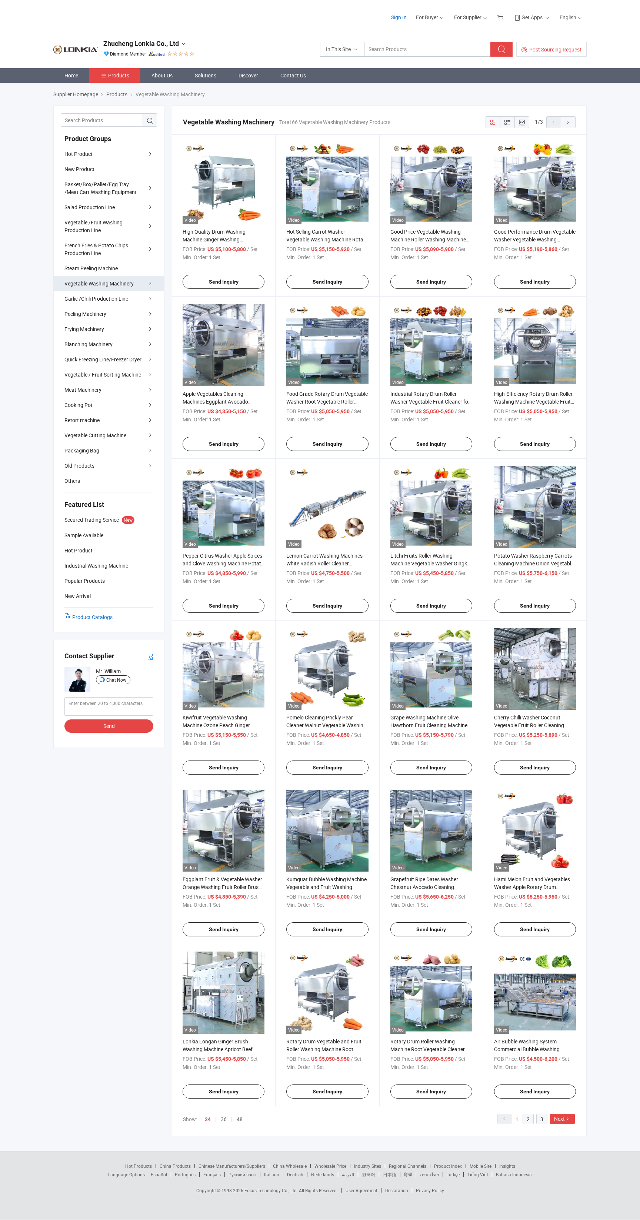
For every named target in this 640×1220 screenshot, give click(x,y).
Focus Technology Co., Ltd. (271, 1190)
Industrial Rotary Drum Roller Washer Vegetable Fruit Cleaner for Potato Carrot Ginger (430, 401)
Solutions (205, 75)
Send (109, 725)
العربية (348, 1174)
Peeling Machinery (85, 313)
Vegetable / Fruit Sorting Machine (102, 374)
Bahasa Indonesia (514, 1174)
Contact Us (293, 75)
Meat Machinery (82, 389)
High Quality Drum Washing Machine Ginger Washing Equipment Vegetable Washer (216, 239)
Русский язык (242, 1174)
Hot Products (138, 1166)
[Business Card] (150, 656)
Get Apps (532, 17)
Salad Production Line (89, 207)
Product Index (448, 1166)
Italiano (271, 1174)
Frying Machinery (84, 328)
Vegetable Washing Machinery (99, 283)
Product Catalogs (92, 617)
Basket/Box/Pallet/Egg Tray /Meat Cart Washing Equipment (100, 188)
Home (71, 75)
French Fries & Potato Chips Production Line (96, 249)
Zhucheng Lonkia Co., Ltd (141, 43)
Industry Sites (367, 1166)
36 (224, 1119)
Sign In (399, 17)
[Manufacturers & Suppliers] (101, 14)
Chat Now (116, 680)
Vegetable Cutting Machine (95, 435)
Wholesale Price (330, 1166)
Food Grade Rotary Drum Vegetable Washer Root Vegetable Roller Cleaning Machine (327, 401)
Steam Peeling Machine (91, 268)
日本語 (389, 1174)
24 (208, 1119)
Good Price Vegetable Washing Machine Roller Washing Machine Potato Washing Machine (428, 239)
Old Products (79, 465)
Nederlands (322, 1174)
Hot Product (78, 153)
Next (559, 1118)
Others (72, 480)
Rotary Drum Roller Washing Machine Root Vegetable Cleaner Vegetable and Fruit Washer (427, 1049)
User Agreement (361, 1190)
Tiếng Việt (477, 1174)
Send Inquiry (224, 282)
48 (240, 1119)
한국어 (368, 1174)
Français (212, 1174)
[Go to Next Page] (568, 122)
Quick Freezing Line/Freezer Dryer (102, 359)
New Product (79, 169)
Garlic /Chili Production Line (96, 298)
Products (118, 75)
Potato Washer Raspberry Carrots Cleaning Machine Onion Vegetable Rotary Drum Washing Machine (534, 563)
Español (159, 1174)
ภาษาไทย (429, 1174)
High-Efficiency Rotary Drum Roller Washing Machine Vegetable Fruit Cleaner (533, 401)
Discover (248, 75)
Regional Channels (407, 1166)
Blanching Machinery (88, 344)
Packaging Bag (81, 450)
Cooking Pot (78, 404)
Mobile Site (480, 1166)
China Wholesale (290, 1166)
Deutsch (295, 1174)
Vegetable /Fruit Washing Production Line (93, 226)
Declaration (396, 1190)
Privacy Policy (430, 1190)
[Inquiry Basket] (501, 17)
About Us (162, 75)
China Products (175, 1166)
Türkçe (453, 1174)
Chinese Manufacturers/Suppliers (232, 1166)
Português (185, 1174)
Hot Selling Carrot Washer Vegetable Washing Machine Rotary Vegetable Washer (327, 239)
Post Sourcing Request (555, 49)
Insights (507, 1166)
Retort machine (82, 420)
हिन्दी (408, 1174)
